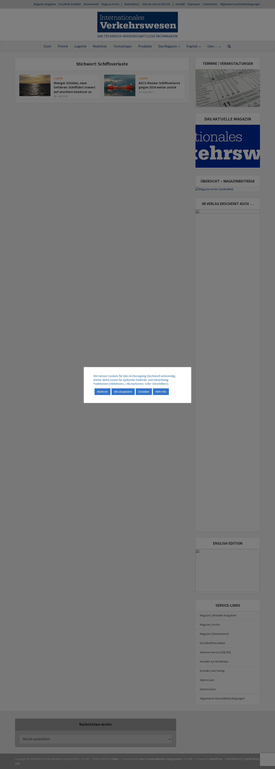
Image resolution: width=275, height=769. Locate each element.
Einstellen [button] (143, 392)
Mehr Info (161, 392)
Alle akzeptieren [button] (123, 392)
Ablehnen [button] (102, 392)
